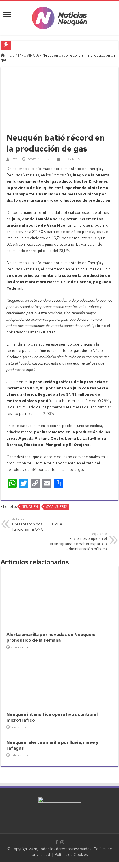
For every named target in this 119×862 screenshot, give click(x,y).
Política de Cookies (71, 854)
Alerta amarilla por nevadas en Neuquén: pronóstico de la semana (50, 637)
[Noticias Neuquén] (59, 17)
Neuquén (30, 507)
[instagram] (62, 842)
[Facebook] (57, 842)
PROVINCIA (28, 55)
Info (14, 159)
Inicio (10, 55)
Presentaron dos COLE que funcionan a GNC (37, 524)
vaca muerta (56, 507)
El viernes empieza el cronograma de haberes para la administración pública (78, 541)
